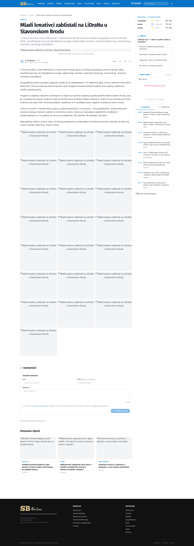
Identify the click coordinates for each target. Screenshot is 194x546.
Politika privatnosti (80, 516)
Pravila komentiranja (80, 520)
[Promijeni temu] (172, 4)
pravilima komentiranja (40, 406)
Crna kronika (89, 3)
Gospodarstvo (70, 3)
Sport (99, 3)
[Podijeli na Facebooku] (120, 61)
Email (86, 379)
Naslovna (41, 3)
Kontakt (76, 526)
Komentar (26, 388)
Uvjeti (172, 543)
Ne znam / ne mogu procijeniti (150, 66)
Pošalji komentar (121, 411)
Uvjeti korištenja (79, 513)
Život (80, 3)
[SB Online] (27, 3)
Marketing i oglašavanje (82, 523)
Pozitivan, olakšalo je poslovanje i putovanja (151, 47)
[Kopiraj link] (130, 61)
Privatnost (165, 543)
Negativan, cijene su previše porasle (153, 60)
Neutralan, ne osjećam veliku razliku (153, 54)
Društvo (50, 3)
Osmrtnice (116, 3)
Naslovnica (23, 15)
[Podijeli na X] (125, 61)
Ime (24, 379)
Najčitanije (165, 107)
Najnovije (146, 107)
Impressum (77, 510)
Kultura (106, 3)
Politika (59, 3)
